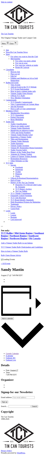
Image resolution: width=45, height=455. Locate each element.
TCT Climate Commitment (21, 193)
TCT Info (9, 163)
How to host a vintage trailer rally (23, 91)
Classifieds (10, 70)
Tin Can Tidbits (21, 191)
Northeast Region (18, 235)
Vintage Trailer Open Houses (22, 93)
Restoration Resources (19, 159)
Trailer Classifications (19, 124)
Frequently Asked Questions (21, 196)
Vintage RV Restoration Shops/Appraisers (26, 148)
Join (7, 50)
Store (8, 54)
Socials (13, 165)
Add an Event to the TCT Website (23, 87)
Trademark (15, 204)
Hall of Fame (16, 180)
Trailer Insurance (17, 143)
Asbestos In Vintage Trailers (21, 154)
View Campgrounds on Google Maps (25, 104)
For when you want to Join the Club (24, 57)
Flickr (17, 176)
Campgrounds (11, 100)
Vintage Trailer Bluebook (20, 128)
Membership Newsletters (20, 113)
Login (8, 211)
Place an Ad (15, 74)
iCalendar (9, 356)
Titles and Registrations (19, 139)
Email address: (6, 397)
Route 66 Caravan (22, 67)
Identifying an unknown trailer (22, 130)
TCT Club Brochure (18, 198)
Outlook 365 (10, 358)
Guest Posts (15, 209)
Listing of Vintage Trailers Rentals (23, 156)
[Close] (2, 226)
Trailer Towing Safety (19, 150)
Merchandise (15, 59)
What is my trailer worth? (20, 126)
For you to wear (21, 63)
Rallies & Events (12, 83)
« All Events (5, 263)
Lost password (16, 219)
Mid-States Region (24, 233)
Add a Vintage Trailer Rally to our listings (17, 243)
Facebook (19, 167)
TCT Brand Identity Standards (22, 200)
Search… (4, 406)
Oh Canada (35, 238)
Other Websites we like (19, 161)
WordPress (21, 453)
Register (14, 217)
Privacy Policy (16, 206)
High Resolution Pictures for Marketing (25, 202)
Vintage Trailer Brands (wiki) (22, 135)
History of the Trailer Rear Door (23, 152)
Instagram (19, 169)
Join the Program (17, 106)
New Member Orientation (20, 98)
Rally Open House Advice (11, 255)
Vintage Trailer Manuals (20, 141)
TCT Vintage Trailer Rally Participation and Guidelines (22, 247)
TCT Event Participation (20, 89)
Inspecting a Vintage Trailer (21, 137)
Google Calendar (12, 354)
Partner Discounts (17, 117)
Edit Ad (13, 76)
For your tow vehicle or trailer (26, 65)
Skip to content (6, 2)
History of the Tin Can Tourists (22, 183)
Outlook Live (11, 360)
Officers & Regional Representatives (24, 178)
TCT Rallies (7, 233)
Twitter (18, 172)
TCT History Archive (23, 189)
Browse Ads (15, 72)
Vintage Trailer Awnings (20, 146)
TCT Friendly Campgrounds (21, 102)
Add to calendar (7, 318)
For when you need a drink (25, 61)
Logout (13, 215)
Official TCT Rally (18, 96)
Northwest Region (18, 238)
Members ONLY (12, 111)
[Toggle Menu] (2, 46)
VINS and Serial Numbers (21, 133)
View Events (15, 85)
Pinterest (18, 174)
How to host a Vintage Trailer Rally (14, 251)
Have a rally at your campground (23, 109)
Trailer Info (10, 122)
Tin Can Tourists (7, 34)
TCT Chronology (17, 115)
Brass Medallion (17, 120)
